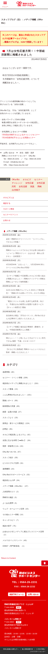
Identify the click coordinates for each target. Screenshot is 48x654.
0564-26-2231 (28, 582)
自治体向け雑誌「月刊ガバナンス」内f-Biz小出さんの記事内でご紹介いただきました (25, 317)
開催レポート (11, 400)
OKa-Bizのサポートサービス (17, 475)
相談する (6, 203)
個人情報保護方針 (27, 649)
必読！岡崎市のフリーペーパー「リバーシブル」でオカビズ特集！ (25, 240)
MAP (18, 607)
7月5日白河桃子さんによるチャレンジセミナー (21, 135)
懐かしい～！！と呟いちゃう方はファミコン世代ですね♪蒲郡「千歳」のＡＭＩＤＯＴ (25, 339)
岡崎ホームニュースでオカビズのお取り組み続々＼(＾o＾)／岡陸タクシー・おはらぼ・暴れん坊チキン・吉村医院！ (25, 253)
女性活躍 (23, 186)
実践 (32, 186)
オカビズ (27, 179)
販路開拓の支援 (12, 406)
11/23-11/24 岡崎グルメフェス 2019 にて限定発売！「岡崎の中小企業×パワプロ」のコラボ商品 (25, 291)
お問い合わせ (33, 594)
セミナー (38, 179)
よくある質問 (10, 503)
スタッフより (11, 418)
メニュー (5, 7)
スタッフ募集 (11, 389)
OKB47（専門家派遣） (14, 546)
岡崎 (40, 186)
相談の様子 (10, 526)
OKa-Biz (16, 179)
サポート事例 (8, 209)
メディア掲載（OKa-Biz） (16, 486)
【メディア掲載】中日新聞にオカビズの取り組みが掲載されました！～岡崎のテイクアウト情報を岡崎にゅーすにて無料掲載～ (25, 279)
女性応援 (29, 183)
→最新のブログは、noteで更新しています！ (23, 42)
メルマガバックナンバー (15, 540)
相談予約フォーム (16, 594)
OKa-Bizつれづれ (12, 452)
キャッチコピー (11, 520)
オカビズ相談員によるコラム (17, 435)
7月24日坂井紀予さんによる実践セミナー (18, 138)
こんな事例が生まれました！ (18, 395)
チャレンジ (17, 183)
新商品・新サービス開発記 (17, 423)
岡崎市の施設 (10, 497)
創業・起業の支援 (13, 412)
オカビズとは (8, 197)
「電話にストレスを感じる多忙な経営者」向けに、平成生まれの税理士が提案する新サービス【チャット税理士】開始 (25, 304)
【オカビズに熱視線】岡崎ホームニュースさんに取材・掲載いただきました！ (25, 350)
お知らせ (6, 220)
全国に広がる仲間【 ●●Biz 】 (17, 440)
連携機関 (9, 469)
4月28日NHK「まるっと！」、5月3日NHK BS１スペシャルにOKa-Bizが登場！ (25, 266)
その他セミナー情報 (13, 515)
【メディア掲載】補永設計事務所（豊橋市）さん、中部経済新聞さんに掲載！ (25, 328)
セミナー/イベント (10, 215)
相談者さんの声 (12, 480)
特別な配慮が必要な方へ (11, 649)
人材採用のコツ (11, 492)
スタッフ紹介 (11, 457)
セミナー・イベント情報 (16, 378)
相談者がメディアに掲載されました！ (21, 383)
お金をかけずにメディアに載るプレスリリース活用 (23, 533)
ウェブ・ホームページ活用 (16, 509)
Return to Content (8, 558)
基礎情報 (9, 372)
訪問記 (8, 429)
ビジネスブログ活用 (13, 463)
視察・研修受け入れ (13, 446)
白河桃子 (16, 190)
